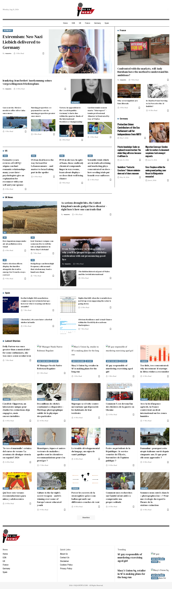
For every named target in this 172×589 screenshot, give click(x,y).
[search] (165, 9)
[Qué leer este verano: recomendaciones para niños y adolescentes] (17, 481)
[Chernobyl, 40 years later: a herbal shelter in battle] (11, 326)
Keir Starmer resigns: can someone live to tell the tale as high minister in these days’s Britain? (42, 245)
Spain (7, 293)
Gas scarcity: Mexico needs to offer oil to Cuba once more (14, 110)
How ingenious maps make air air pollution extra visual (14, 244)
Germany (8, 30)
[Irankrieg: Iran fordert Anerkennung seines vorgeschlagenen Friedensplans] (91, 91)
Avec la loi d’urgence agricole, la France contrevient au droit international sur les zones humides (153, 410)
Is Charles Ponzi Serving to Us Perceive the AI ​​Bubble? (156, 103)
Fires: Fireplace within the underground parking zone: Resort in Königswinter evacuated (155, 171)
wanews (8, 53)
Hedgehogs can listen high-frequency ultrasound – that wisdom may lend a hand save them (42, 267)
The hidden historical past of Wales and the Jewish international (94, 273)
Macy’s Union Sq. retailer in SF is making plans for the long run (84, 368)
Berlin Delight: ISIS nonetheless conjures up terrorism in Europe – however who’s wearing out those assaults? (36, 302)
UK (5, 233)
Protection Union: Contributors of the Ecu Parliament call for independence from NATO (129, 129)
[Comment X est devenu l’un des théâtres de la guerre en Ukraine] (120, 392)
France (144, 361)
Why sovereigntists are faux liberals (127, 102)
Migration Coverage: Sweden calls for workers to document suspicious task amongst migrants (157, 151)
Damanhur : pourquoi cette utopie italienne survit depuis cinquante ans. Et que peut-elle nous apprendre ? (154, 453)
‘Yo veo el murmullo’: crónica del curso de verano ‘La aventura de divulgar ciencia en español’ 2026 (17, 453)
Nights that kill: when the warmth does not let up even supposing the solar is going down (95, 301)
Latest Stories (12, 340)
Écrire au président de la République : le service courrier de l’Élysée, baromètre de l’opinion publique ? (118, 454)
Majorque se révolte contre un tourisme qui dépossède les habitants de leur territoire (85, 408)
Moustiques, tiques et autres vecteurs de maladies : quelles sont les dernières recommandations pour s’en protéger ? (51, 454)
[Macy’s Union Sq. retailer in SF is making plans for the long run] (86, 353)
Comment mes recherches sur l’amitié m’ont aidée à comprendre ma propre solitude (119, 497)
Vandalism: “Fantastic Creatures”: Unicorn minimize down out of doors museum (128, 170)
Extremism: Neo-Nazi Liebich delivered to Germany (22, 42)
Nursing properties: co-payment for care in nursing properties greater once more (43, 111)
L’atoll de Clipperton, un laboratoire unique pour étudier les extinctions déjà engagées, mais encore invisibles (16, 410)
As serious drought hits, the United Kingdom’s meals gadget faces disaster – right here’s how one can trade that (84, 206)
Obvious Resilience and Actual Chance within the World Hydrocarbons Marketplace (95, 322)
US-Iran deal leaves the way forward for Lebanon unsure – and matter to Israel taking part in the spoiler (42, 166)
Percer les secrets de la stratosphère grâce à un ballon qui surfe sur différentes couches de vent (85, 497)
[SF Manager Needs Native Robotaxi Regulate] (51, 353)
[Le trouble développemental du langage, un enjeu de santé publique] (86, 436)
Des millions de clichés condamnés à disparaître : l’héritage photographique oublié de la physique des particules (50, 410)
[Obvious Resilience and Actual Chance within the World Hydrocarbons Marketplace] (68, 326)
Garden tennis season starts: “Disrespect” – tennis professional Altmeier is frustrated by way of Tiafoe (99, 113)
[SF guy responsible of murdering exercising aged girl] (120, 353)
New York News (44, 361)
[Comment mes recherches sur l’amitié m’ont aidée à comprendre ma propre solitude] (120, 481)
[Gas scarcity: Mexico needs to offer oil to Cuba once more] (15, 122)
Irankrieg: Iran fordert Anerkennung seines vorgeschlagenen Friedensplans (27, 82)
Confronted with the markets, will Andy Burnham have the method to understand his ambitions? (142, 72)
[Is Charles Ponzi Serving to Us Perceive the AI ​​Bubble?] (157, 91)
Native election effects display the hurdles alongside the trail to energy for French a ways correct (14, 269)
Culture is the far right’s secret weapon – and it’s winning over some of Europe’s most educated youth (49, 499)
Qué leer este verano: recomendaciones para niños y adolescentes (14, 495)
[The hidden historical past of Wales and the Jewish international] (68, 278)
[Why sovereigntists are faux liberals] (129, 91)
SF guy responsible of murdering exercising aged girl (119, 368)
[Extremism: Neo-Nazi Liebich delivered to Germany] (80, 51)
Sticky (55, 361)
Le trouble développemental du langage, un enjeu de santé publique (85, 451)
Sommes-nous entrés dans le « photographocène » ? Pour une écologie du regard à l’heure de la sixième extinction (154, 499)
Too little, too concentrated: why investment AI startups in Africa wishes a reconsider (154, 368)
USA (5, 156)
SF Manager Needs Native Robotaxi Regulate (49, 367)
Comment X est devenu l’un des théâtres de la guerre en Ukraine (120, 406)
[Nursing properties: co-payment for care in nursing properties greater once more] (43, 125)
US (6, 150)
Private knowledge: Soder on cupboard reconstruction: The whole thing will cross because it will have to (129, 151)
